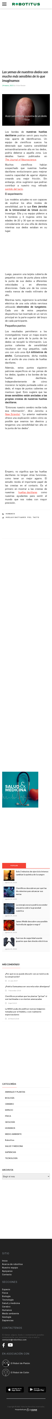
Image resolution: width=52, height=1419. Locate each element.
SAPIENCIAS (10, 1152)
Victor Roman (20, 85)
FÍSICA (8, 1116)
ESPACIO (9, 1110)
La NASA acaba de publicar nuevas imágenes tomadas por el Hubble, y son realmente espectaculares (25, 1012)
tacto (36, 517)
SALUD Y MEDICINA (14, 1146)
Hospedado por (21, 1409)
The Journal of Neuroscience (20, 159)
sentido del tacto (14, 189)
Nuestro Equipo (10, 1267)
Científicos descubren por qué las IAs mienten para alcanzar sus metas (31, 891)
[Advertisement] (26, 40)
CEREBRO (9, 1104)
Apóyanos (7, 1271)
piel (29, 517)
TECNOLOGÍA (11, 1158)
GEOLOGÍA (10, 1122)
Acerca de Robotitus (12, 1264)
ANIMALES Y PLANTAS (15, 1092)
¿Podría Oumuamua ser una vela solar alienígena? (27, 986)
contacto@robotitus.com (14, 1340)
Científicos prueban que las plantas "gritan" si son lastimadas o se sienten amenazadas (26, 997)
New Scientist (12, 414)
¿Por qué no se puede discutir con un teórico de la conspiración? (27, 975)
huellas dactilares (27, 492)
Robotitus (9, 1140)
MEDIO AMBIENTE (13, 1134)
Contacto (7, 1274)
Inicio (5, 1261)
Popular (14, 865)
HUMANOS (10, 514)
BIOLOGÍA (9, 1098)
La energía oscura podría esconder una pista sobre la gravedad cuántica (32, 908)
